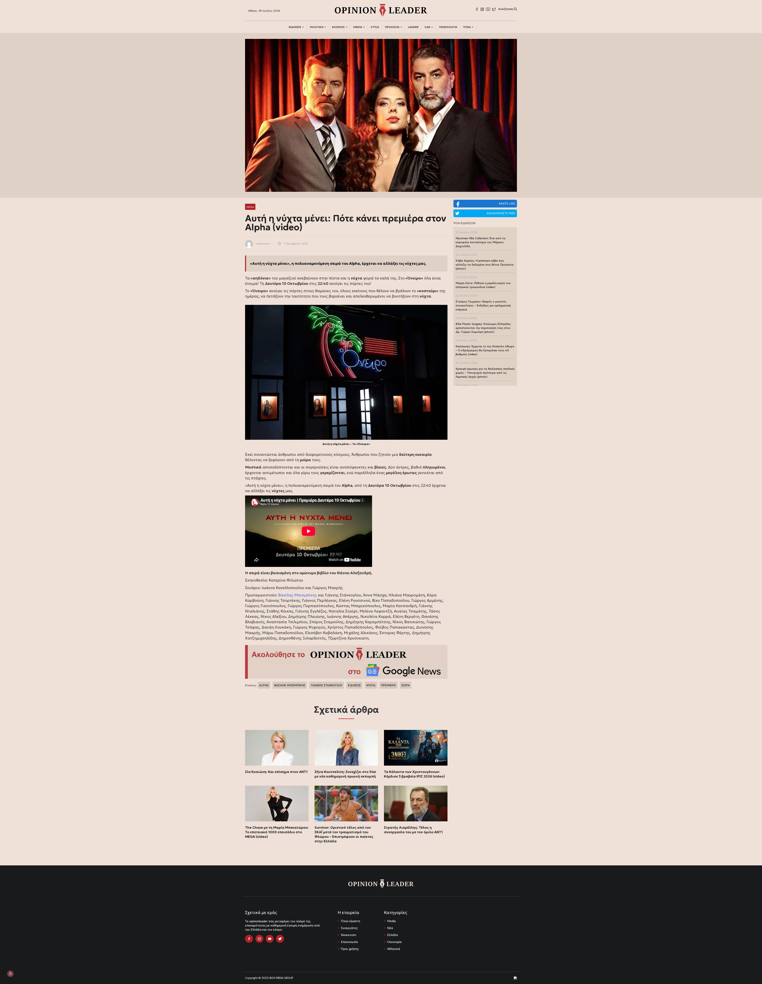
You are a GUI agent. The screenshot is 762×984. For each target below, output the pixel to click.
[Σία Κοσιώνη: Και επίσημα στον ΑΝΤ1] (277, 748)
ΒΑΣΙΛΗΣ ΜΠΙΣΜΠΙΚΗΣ (289, 685)
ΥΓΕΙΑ (467, 27)
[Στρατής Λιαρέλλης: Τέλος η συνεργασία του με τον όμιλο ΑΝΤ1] (415, 803)
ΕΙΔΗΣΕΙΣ (295, 27)
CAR (427, 27)
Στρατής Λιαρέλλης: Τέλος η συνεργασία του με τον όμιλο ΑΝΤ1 (413, 829)
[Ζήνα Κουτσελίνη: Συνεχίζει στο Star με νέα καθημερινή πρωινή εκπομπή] (346, 748)
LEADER (413, 27)
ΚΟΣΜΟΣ (338, 27)
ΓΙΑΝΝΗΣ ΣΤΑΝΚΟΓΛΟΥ (326, 685)
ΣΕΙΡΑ (405, 685)
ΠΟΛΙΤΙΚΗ (317, 27)
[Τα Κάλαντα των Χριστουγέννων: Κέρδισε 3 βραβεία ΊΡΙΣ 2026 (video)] (415, 748)
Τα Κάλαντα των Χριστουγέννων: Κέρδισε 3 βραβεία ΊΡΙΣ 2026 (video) (414, 774)
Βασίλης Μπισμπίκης (297, 595)
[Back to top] (750, 972)
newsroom (263, 243)
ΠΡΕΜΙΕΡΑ (388, 685)
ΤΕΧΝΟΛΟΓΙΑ (448, 27)
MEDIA (358, 27)
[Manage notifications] (10, 974)
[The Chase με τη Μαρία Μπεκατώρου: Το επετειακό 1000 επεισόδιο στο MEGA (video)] (277, 803)
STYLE (375, 27)
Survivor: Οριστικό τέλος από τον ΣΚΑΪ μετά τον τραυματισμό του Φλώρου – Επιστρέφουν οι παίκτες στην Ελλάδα (344, 834)
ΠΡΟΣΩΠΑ (392, 27)
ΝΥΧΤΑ (370, 685)
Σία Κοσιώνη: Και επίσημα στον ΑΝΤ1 (276, 772)
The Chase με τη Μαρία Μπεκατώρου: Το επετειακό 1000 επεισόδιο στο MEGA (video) (277, 832)
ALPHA (264, 685)
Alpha (354, 263)
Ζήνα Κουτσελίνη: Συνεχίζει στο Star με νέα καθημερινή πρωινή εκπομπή (345, 774)
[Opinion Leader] (381, 10)
